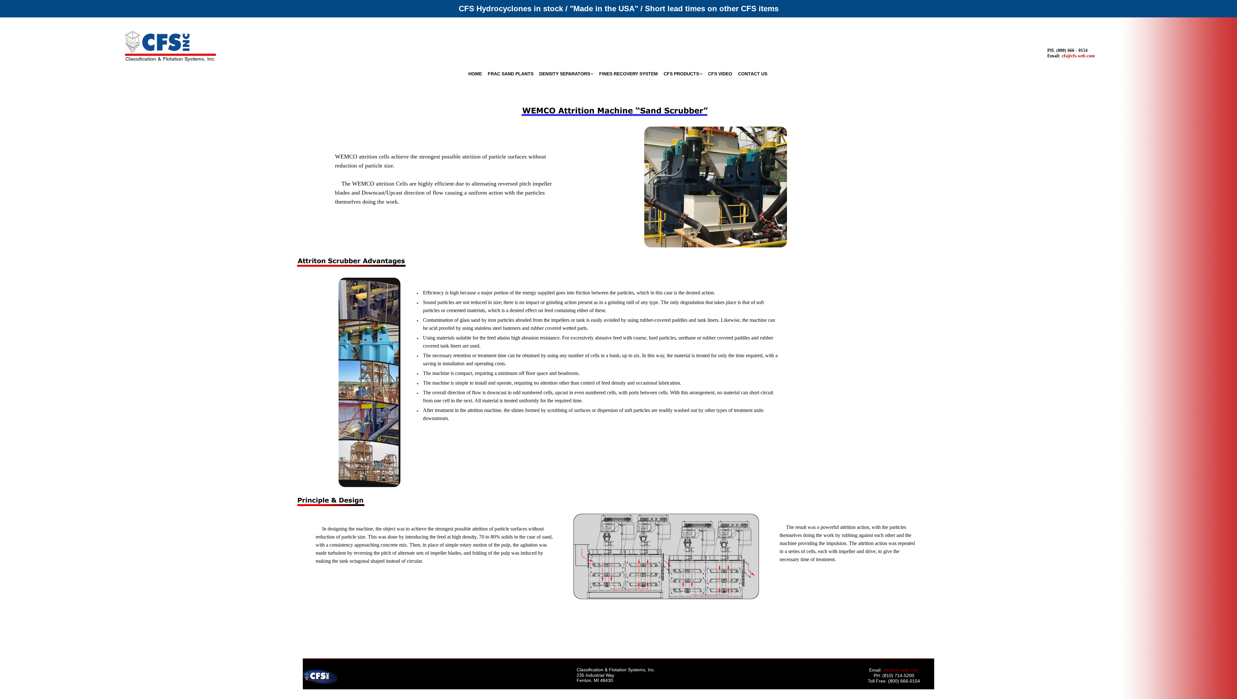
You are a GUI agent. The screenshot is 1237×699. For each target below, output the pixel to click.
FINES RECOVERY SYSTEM (628, 73)
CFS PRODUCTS (681, 73)
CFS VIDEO (720, 73)
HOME (475, 73)
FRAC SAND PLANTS (510, 73)
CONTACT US (752, 73)
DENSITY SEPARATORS (564, 73)
